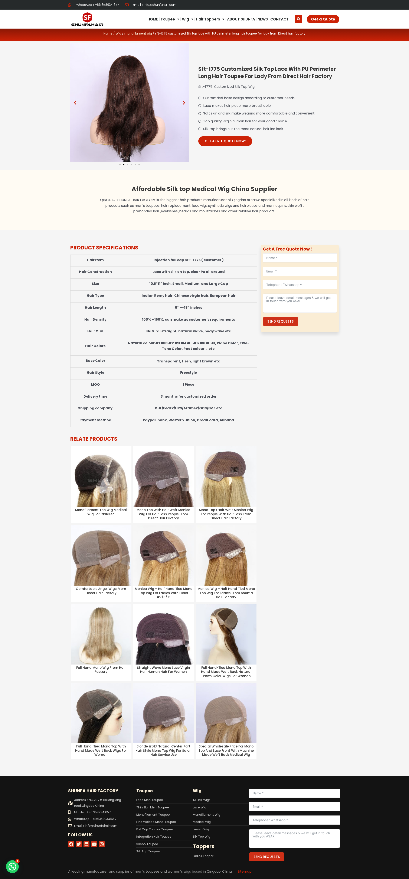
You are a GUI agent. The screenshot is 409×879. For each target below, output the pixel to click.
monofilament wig (138, 33)
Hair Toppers (208, 19)
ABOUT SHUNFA (241, 19)
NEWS (263, 19)
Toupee (168, 19)
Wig (185, 19)
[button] (298, 19)
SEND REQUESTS (280, 321)
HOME (152, 19)
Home (108, 33)
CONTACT (279, 19)
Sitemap (245, 871)
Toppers (203, 846)
